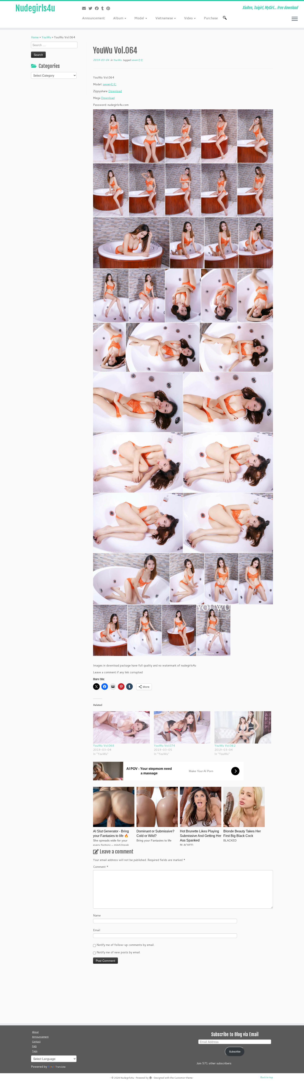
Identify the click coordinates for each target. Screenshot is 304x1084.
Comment (100, 867)
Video (189, 18)
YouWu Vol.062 (225, 746)
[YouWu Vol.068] (121, 727)
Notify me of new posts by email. (118, 952)
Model (139, 18)
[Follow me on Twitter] (92, 8)
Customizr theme (183, 1077)
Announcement (93, 18)
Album (118, 18)
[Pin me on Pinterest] (109, 8)
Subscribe (235, 1051)
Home (35, 37)
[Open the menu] (295, 19)
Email (96, 930)
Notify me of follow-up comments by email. (125, 945)
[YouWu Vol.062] (242, 727)
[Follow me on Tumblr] (103, 8)
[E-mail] (85, 8)
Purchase (211, 18)
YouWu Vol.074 (164, 746)
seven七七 (137, 60)
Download (115, 91)
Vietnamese (164, 18)
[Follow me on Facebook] (98, 8)
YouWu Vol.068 (103, 746)
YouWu (46, 37)
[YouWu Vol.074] (182, 727)
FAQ (34, 1046)
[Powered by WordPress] (150, 1077)
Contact (36, 1041)
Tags (34, 1051)
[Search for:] (225, 18)
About (35, 1032)
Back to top (266, 1077)
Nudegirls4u (35, 8)
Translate (60, 1066)
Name (97, 915)
